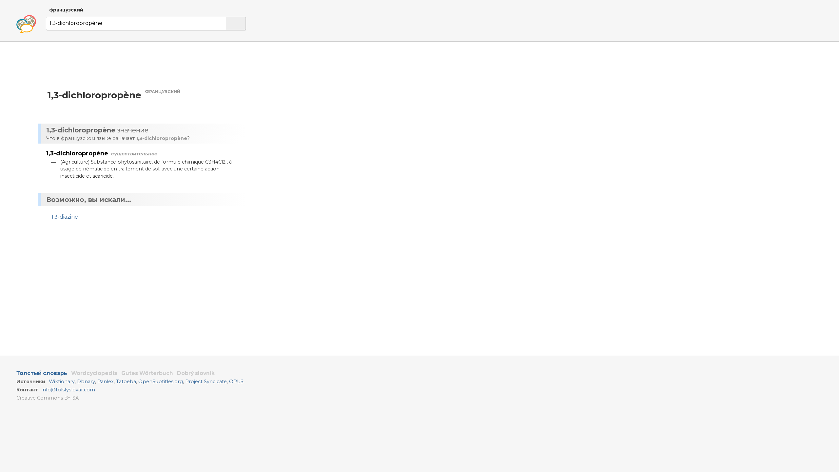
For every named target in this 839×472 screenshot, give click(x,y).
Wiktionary (62, 381)
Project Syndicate (206, 381)
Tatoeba (126, 381)
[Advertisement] (320, 104)
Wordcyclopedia (94, 373)
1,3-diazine (64, 217)
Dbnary (86, 381)
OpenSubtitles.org (160, 381)
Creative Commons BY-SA (47, 398)
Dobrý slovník (196, 373)
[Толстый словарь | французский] (26, 24)
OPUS (236, 381)
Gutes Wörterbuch (147, 373)
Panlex (105, 381)
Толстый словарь (41, 373)
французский (66, 9)
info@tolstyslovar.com (68, 390)
